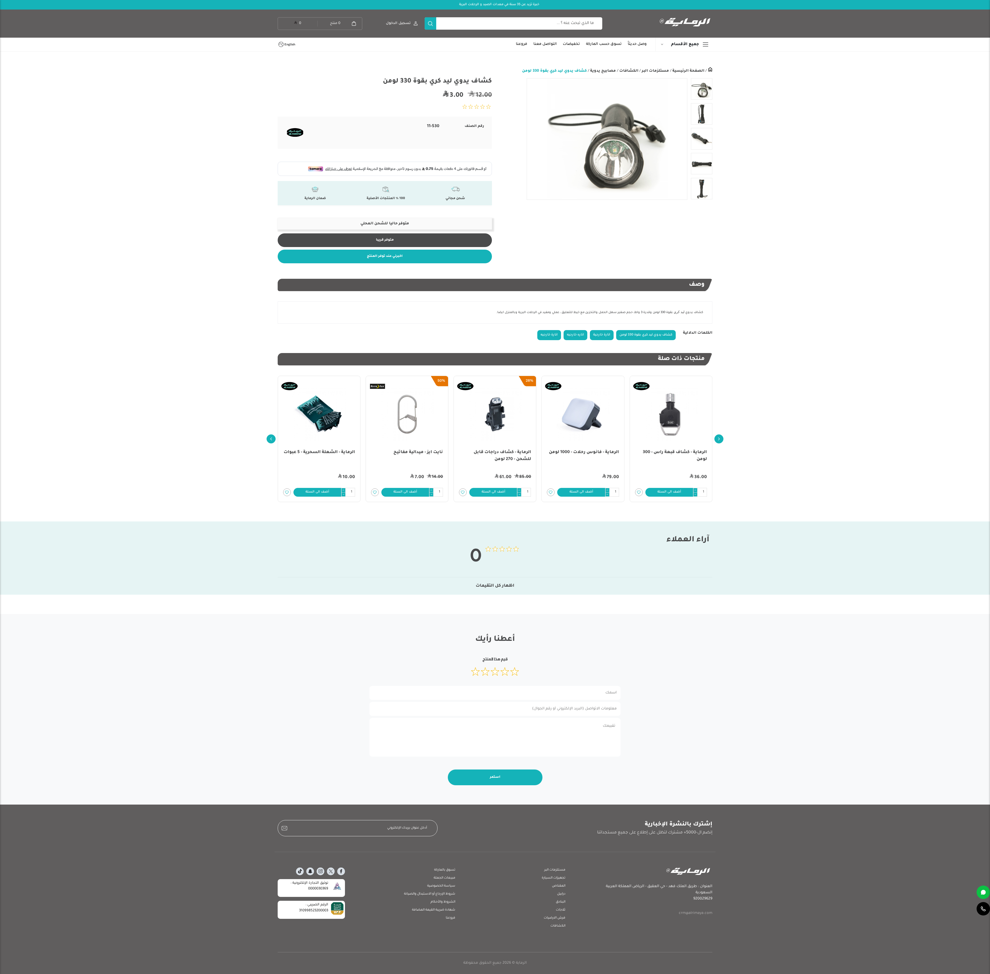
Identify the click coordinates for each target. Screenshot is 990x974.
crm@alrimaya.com (695, 913)
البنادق (560, 902)
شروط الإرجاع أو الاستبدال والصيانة (429, 894)
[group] (607, 139)
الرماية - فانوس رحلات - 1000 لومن (672, 452)
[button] (669, 492)
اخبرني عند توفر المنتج (385, 256)
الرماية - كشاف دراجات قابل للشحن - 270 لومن (590, 456)
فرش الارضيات (554, 918)
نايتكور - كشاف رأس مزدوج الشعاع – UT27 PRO (327, 456)
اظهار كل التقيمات (495, 586)
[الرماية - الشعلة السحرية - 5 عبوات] (407, 414)
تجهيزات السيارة (553, 878)
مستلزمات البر (655, 71)
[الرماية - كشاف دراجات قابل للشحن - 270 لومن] (583, 414)
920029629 (702, 899)
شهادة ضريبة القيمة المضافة (433, 910)
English (289, 44)
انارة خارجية (601, 335)
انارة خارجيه (549, 335)
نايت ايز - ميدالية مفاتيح (506, 452)
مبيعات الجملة (444, 878)
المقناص (558, 886)
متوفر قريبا (385, 240)
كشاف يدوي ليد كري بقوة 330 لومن (554, 71)
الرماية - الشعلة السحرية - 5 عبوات (407, 452)
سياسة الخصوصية (441, 886)
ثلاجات (560, 910)
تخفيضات (571, 44)
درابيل (561, 894)
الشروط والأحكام (443, 902)
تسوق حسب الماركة (604, 44)
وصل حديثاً (637, 44)
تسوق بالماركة (444, 870)
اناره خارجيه (575, 335)
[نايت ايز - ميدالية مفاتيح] (495, 414)
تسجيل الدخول (398, 23)
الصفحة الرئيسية (687, 71)
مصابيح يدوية (602, 71)
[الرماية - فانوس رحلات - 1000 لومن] (671, 414)
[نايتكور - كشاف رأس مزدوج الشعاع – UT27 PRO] (319, 414)
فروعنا (521, 44)
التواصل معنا (545, 44)
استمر (495, 777)
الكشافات (628, 71)
